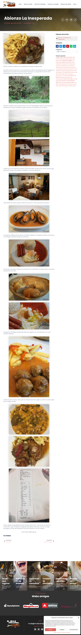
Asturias (59, 59)
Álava (73, 85)
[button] (78, 617)
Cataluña (65, 64)
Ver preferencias (74, 629)
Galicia (67, 72)
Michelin (63, 77)
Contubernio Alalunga (69, 67)
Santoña (62, 82)
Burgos (58, 60)
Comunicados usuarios (63, 579)
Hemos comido (28, 4)
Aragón (66, 57)
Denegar (62, 629)
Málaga (72, 79)
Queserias (64, 80)
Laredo (69, 74)
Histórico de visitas (66, 4)
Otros (74, 4)
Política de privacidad (65, 632)
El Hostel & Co (73, 69)
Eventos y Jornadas (53, 4)
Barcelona (71, 59)
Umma (69, 84)
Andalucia (59, 57)
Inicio (20, 4)
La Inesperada (64, 38)
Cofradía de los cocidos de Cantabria (46, 587)
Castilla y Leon (66, 62)
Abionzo (60, 37)
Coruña (59, 69)
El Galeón (65, 69)
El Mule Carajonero (40, 593)
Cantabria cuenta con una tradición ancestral (74, 587)
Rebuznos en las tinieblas (20, 581)
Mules (66, 79)
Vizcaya (61, 85)
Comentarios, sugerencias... (19, 586)
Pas (33, 23)
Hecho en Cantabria (40, 4)
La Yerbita (65, 75)
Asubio (65, 59)
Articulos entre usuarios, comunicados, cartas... (59, 585)
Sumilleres (69, 82)
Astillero (72, 57)
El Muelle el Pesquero (61, 70)
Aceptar (50, 629)
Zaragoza (67, 85)
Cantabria (27, 23)
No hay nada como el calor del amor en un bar (6, 587)
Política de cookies (57, 632)
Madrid (72, 75)
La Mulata (63, 74)
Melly (58, 77)
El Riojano (61, 72)
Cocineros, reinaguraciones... (33, 586)
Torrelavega (62, 84)
